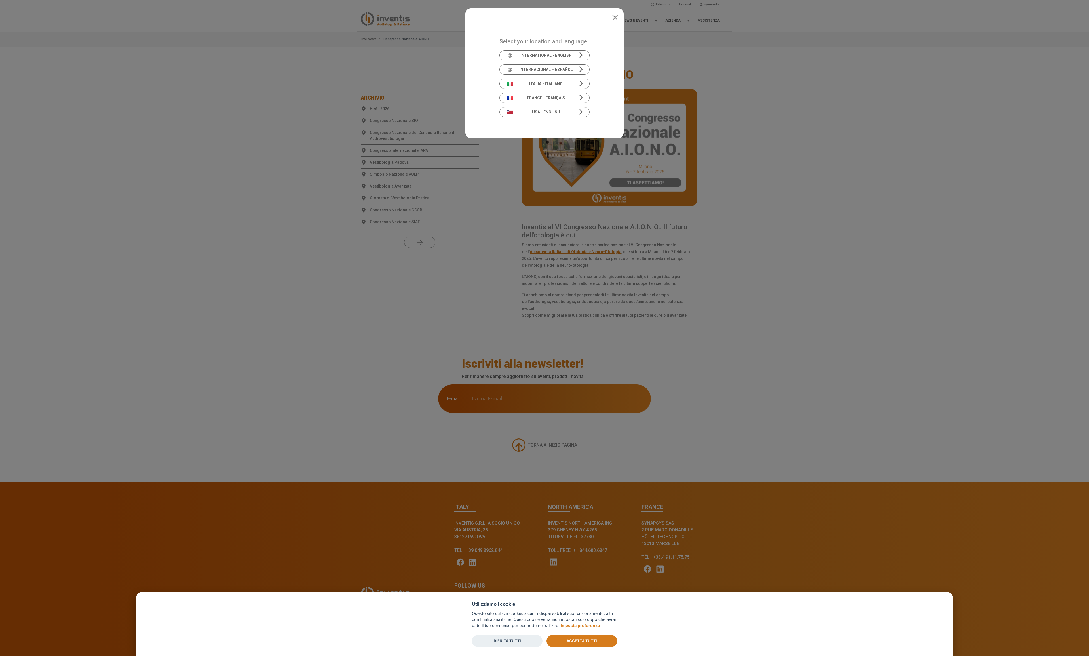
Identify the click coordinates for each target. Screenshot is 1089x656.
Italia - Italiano (546, 83)
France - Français (546, 98)
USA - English (546, 112)
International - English (546, 55)
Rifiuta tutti (507, 640)
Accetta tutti (582, 640)
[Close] (615, 17)
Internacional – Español (546, 69)
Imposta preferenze (580, 625)
